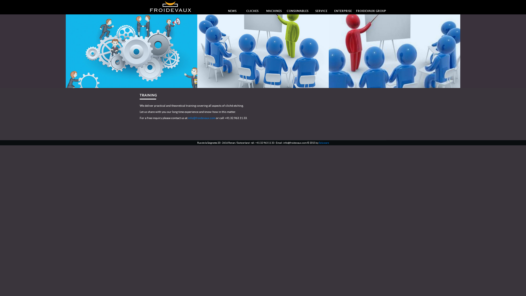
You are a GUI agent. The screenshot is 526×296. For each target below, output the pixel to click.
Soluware (324, 142)
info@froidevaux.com (201, 118)
